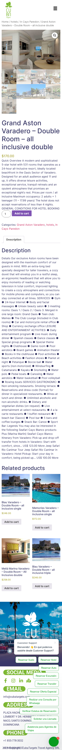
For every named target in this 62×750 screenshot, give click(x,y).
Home (5, 21)
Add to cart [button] (11, 521)
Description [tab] (13, 239)
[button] (55, 8)
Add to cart (22, 213)
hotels (14, 21)
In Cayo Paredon (29, 21)
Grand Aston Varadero (31, 224)
